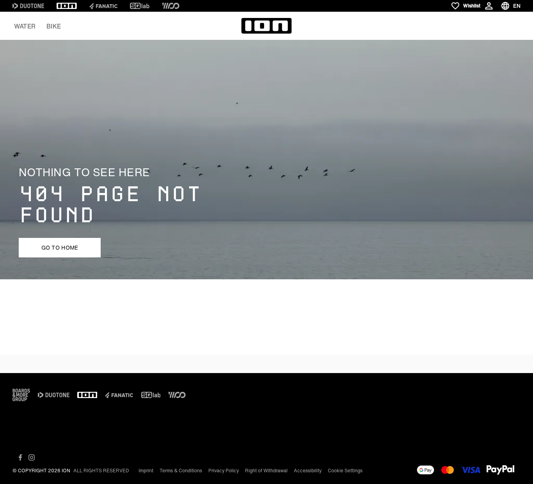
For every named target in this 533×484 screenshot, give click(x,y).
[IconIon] (67, 6)
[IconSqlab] (139, 6)
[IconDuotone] (28, 6)
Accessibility (308, 470)
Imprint (146, 470)
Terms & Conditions (181, 470)
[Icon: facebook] (20, 457)
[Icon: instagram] (31, 457)
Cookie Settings (345, 470)
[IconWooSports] (170, 6)
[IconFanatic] (103, 6)
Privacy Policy (223, 470)
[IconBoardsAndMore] (21, 395)
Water (25, 26)
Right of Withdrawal (266, 470)
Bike (53, 26)
